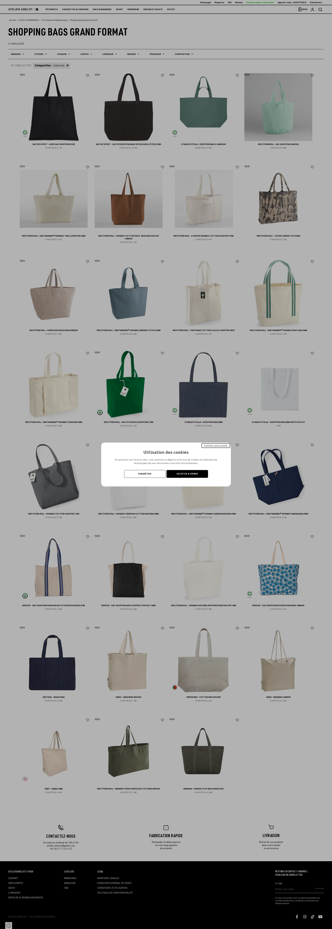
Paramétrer (144, 473)
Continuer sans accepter (216, 445)
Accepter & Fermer (187, 473)
